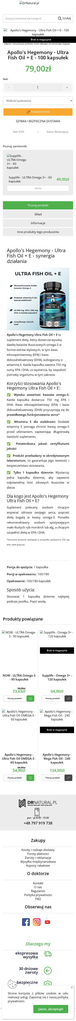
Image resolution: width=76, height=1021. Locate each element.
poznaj (38, 188)
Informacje (38, 223)
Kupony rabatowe (38, 865)
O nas (38, 887)
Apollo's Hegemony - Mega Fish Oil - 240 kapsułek (57, 758)
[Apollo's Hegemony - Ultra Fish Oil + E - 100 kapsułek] (38, 32)
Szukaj (66, 18)
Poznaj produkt (38, 205)
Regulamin (38, 891)
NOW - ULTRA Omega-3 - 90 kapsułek (19, 677)
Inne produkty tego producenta (38, 232)
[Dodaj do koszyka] (30, 698)
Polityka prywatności (38, 895)
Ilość (5, 79)
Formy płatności (38, 854)
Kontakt (38, 883)
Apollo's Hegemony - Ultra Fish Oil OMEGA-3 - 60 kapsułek (19, 758)
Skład (38, 214)
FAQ (38, 899)
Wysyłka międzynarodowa (38, 861)
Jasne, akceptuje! (50, 1009)
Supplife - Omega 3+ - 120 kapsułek (57, 677)
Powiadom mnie (40, 111)
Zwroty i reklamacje (38, 858)
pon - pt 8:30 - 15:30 (38, 818)
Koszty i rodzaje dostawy (38, 850)
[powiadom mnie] (68, 698)
